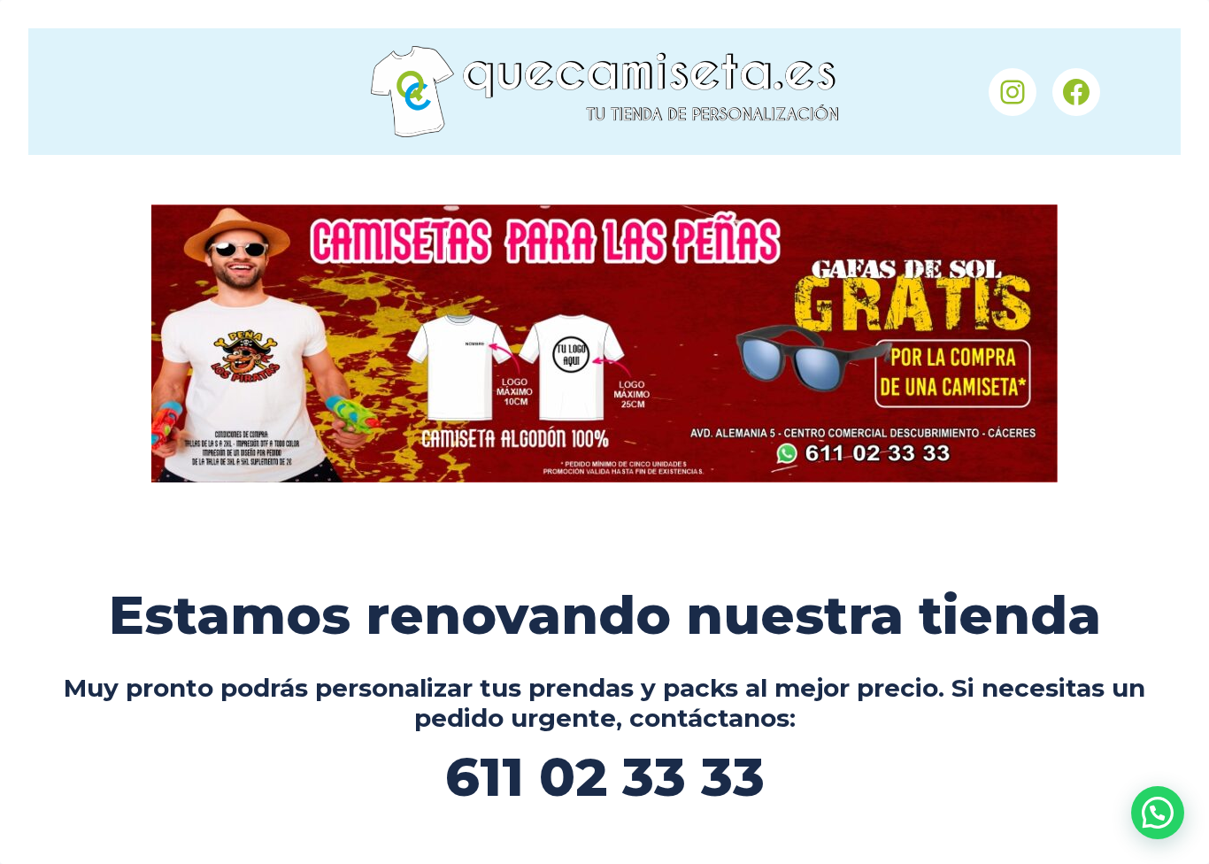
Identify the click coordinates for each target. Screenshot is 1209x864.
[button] (1157, 812)
